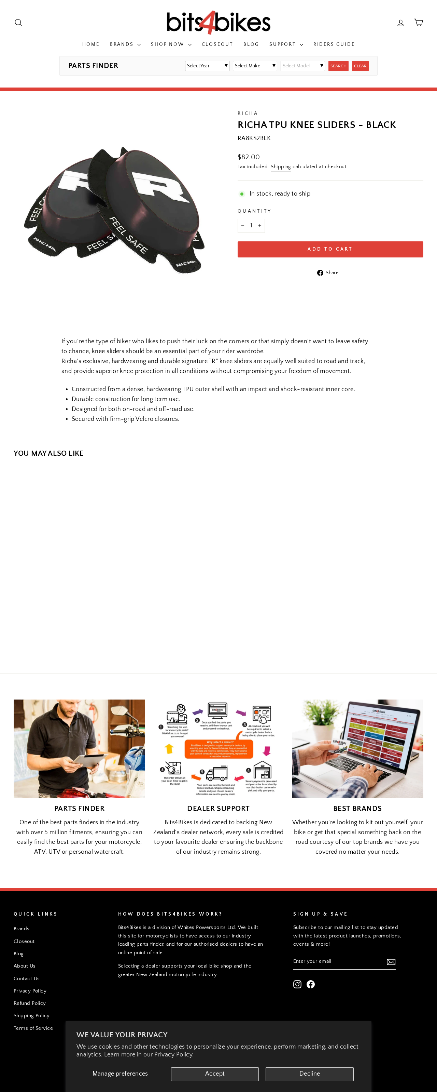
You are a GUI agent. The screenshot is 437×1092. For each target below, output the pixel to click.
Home (91, 44)
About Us (25, 966)
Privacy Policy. (174, 1054)
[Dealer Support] (218, 749)
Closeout (217, 44)
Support (283, 44)
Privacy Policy (30, 991)
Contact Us (27, 979)
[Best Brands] (357, 749)
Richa (248, 113)
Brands (123, 44)
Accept (215, 1073)
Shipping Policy (32, 1015)
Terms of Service (33, 1028)
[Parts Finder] (79, 749)
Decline (309, 1073)
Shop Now (168, 44)
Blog (251, 44)
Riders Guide (334, 44)
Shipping (281, 167)
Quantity (255, 211)
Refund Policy (30, 1003)
